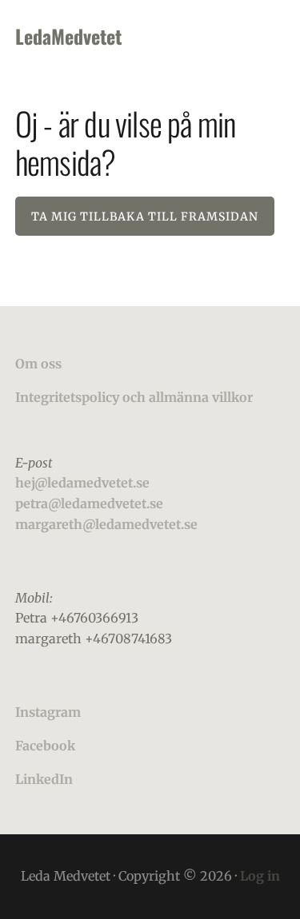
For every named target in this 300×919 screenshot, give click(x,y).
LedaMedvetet (68, 36)
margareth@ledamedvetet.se (106, 524)
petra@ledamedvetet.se (89, 503)
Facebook (45, 746)
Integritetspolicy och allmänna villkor (134, 397)
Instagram (48, 712)
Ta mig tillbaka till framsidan (144, 216)
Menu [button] (265, 36)
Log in (260, 876)
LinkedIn (44, 779)
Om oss (38, 364)
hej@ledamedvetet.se (82, 483)
